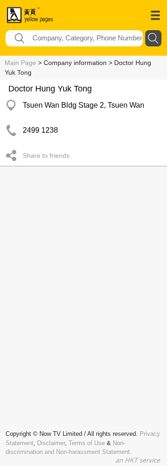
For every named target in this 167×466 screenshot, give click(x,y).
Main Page (20, 62)
